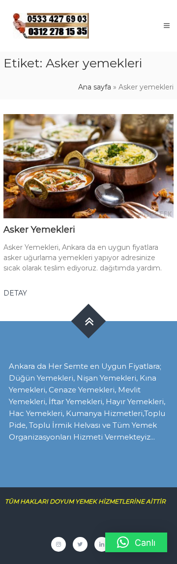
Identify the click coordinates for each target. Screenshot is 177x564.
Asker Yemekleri (39, 229)
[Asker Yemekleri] (88, 165)
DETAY (15, 293)
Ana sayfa (94, 87)
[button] (136, 542)
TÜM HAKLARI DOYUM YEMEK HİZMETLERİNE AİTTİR (89, 501)
